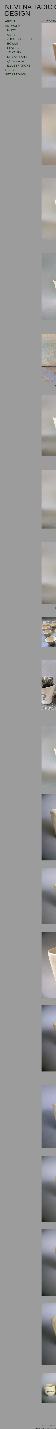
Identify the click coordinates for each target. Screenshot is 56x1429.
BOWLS (11, 43)
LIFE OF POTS (17, 56)
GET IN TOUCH (15, 74)
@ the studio (16, 61)
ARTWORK (11, 25)
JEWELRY (13, 52)
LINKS (9, 70)
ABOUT (9, 21)
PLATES (12, 47)
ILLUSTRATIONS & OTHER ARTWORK (21, 65)
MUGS (10, 30)
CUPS (10, 34)
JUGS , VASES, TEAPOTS (21, 39)
